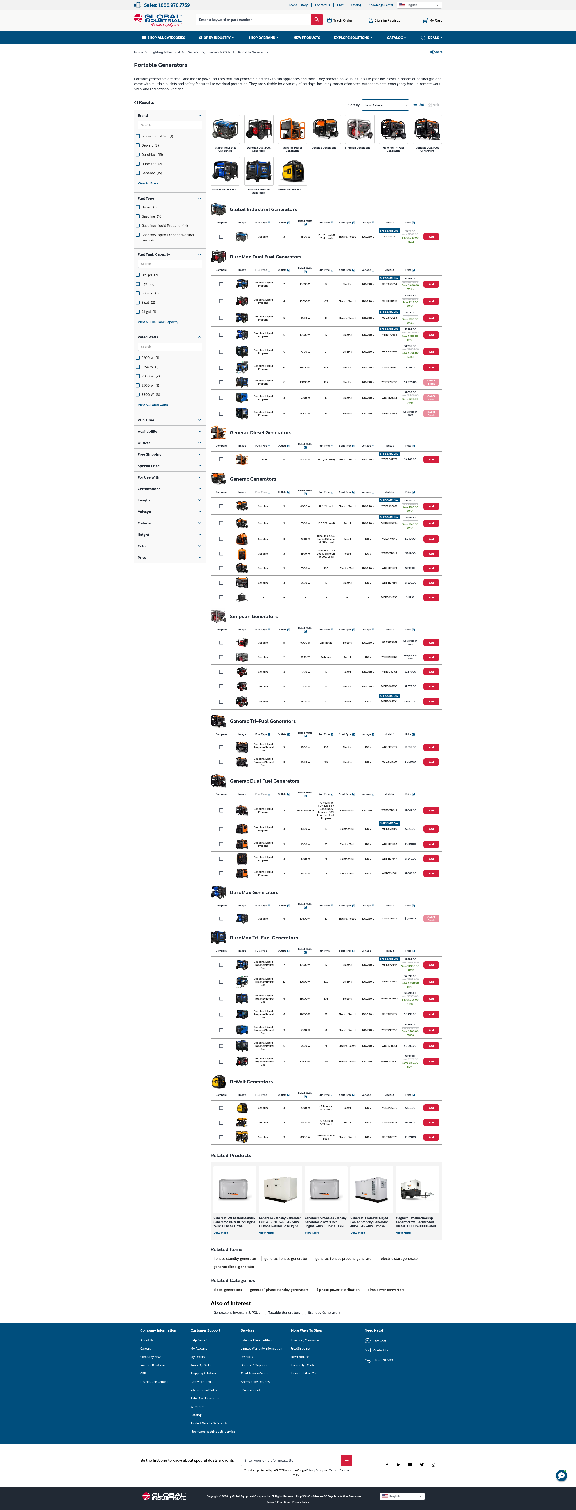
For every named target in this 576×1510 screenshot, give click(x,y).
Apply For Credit (202, 1381)
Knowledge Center (381, 5)
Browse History (298, 5)
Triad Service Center (254, 1373)
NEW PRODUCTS (307, 37)
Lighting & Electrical (165, 52)
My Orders (198, 1356)
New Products (300, 1356)
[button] (419, 5)
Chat (340, 5)
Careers (145, 1348)
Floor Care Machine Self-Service (213, 1431)
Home (138, 52)
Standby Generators (324, 1312)
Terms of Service (339, 1470)
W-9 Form (197, 1406)
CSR (143, 1373)
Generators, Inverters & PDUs (209, 52)
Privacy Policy (314, 1470)
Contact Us (322, 5)
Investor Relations (152, 1365)
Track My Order (201, 1365)
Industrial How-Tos (304, 1373)
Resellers (247, 1356)
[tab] (419, 104)
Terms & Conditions (279, 1502)
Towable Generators (284, 1312)
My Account (199, 1348)
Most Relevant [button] (375, 105)
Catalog (356, 5)
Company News (150, 1356)
